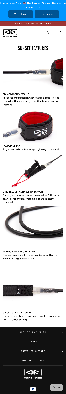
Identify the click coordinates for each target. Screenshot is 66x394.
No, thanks (47, 14)
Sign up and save (33, 360)
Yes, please (20, 14)
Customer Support (33, 351)
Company (33, 342)
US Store (32, 7)
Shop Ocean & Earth (33, 332)
